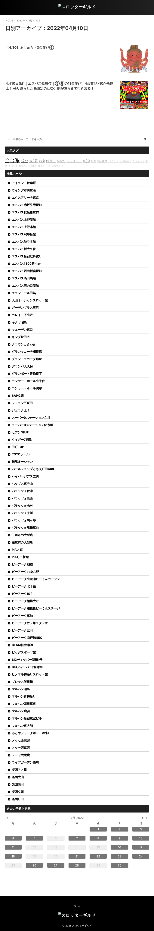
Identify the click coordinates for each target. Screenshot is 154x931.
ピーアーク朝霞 (22, 564)
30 (120, 865)
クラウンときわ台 (24, 344)
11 (13, 847)
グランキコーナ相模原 (27, 351)
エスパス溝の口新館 (25, 285)
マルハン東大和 (22, 725)
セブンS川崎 (20, 432)
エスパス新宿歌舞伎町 (27, 256)
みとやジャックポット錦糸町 (31, 733)
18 (13, 856)
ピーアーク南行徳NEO (27, 637)
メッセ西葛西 (21, 748)
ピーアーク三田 (22, 630)
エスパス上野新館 (24, 219)
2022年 (21, 20)
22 (98, 856)
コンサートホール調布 (27, 388)
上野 (48, 165)
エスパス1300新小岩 (26, 263)
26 (34, 865)
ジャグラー (74, 161)
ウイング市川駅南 (24, 190)
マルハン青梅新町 (24, 696)
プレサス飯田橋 (22, 681)
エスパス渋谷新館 (24, 234)
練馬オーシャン (22, 461)
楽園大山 (18, 777)
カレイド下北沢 (22, 315)
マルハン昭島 (21, 689)
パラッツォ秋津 (22, 491)
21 (77, 856)
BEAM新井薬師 (22, 645)
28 (77, 865)
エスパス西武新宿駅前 (27, 271)
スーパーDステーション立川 (31, 417)
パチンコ (113, 161)
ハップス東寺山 (22, 483)
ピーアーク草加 (22, 615)
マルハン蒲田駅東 (24, 703)
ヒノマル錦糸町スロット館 (30, 674)
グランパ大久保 (22, 366)
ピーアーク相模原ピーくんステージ (36, 608)
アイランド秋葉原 (24, 183)
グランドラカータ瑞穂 (27, 359)
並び (24, 161)
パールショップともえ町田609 (33, 469)
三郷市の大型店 (22, 535)
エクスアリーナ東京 (25, 197)
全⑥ (86, 161)
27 (55, 865)
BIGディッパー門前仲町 (28, 667)
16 (119, 847)
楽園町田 (18, 799)
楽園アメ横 (19, 770)
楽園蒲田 (18, 784)
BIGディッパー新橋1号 (27, 659)
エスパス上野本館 (24, 227)
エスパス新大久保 (24, 249)
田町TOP (18, 447)
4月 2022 (77, 818)
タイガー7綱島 (22, 439)
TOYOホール (20, 454)
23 (120, 856)
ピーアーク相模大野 (25, 601)
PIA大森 (17, 549)
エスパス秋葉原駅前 (25, 212)
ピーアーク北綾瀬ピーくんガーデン (36, 579)
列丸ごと (24, 165)
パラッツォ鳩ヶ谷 (24, 520)
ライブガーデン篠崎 (25, 762)
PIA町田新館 (20, 557)
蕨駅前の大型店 (22, 542)
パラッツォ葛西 (22, 498)
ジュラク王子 (21, 410)
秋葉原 (33, 165)
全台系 (12, 160)
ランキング (138, 161)
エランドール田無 (24, 293)
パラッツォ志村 (22, 505)
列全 (93, 161)
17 (140, 847)
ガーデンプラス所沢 (25, 307)
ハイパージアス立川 (25, 476)
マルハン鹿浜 (21, 711)
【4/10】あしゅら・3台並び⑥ (30, 47)
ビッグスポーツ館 (24, 652)
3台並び (102, 161)
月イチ (41, 165)
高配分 (61, 161)
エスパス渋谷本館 (24, 241)
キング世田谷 (21, 337)
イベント (13, 165)
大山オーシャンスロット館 (30, 300)
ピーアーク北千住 (24, 586)
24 (141, 856)
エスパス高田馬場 (24, 278)
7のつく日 (57, 165)
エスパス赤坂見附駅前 (27, 205)
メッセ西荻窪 (21, 740)
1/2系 (33, 161)
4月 (30, 20)
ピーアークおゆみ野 (25, 571)
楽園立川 (18, 792)
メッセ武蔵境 (21, 755)
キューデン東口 (22, 329)
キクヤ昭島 (19, 322)
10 (140, 838)
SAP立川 (18, 395)
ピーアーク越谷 (22, 593)
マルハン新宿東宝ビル (27, 718)
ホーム (77, 905)
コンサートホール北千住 (28, 381)
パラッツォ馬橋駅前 (25, 527)
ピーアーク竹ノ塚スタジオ (30, 623)
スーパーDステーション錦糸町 (32, 425)
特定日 (51, 161)
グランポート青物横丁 (27, 373)
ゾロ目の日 (125, 161)
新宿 (42, 161)
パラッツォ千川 (22, 513)
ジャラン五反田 (22, 403)
